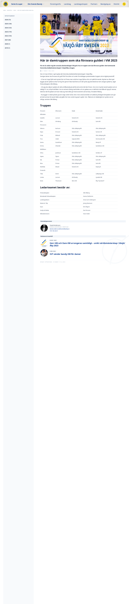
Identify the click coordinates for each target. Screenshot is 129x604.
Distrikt (116, 4)
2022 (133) (8, 36)
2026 (14, 10)
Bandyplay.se (105, 4)
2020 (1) (7, 44)
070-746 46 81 (54, 231)
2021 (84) (8, 40)
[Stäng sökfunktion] (124, 4)
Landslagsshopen (80, 4)
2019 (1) (7, 48)
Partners (94, 4)
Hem (4, 10)
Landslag (67, 4)
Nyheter (9, 10)
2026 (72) (8, 20)
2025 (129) (8, 24)
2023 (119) (8, 32)
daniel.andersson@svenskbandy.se (59, 229)
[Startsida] (5, 4)
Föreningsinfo (55, 4)
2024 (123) (8, 28)
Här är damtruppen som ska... (25, 10)
